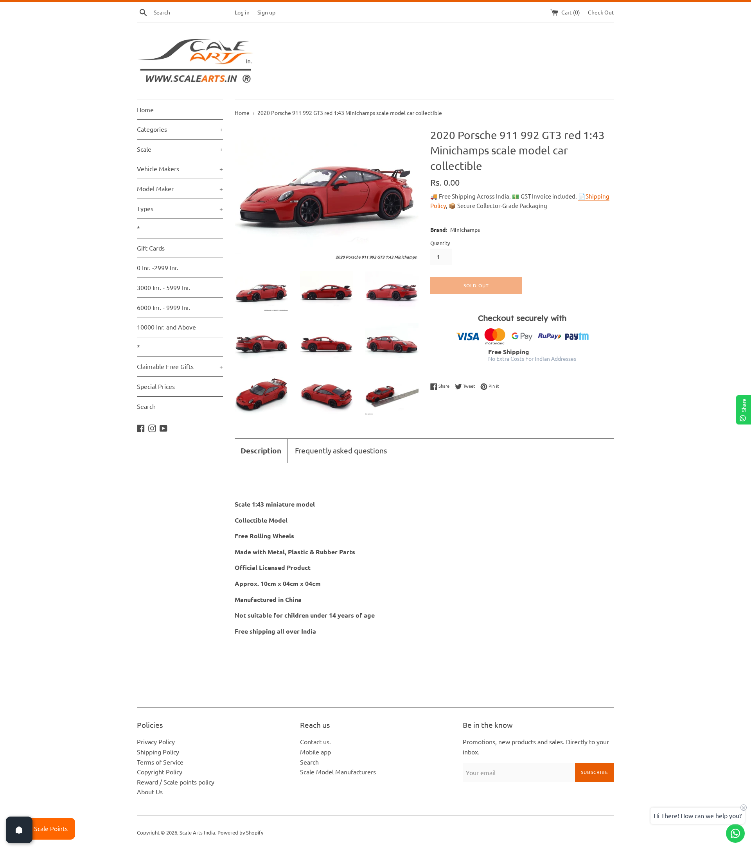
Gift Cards (151, 248)
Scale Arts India (197, 832)
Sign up (266, 12)
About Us (150, 791)
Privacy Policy (156, 741)
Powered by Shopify (240, 832)
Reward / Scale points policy (175, 782)
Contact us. (315, 741)
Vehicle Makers (180, 168)
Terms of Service (160, 762)
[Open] (19, 830)
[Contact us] (735, 833)
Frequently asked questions (341, 450)
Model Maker (180, 188)
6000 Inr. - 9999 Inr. (163, 307)
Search (146, 406)
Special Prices (156, 386)
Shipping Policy (158, 752)
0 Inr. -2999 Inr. (157, 267)
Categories (180, 129)
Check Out (601, 12)
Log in (242, 12)
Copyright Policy (159, 772)
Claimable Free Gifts (180, 366)
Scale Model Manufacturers (338, 772)
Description (261, 450)
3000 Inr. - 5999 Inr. (163, 287)
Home (145, 109)
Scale (180, 149)
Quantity (440, 243)
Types (180, 208)
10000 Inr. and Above (166, 327)
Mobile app (315, 752)
